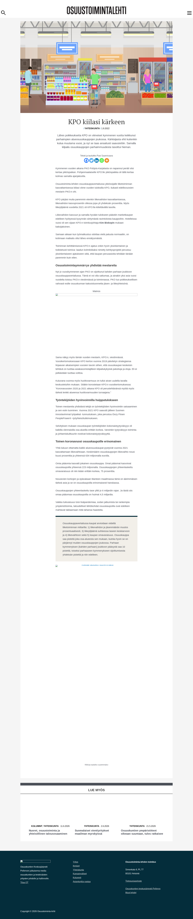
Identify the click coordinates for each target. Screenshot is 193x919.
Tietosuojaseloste (133, 881)
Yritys (75, 862)
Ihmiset (76, 866)
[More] (107, 160)
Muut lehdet (130, 892)
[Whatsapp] (101, 160)
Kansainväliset (80, 874)
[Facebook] (86, 160)
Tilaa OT (24, 882)
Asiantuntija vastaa (82, 881)
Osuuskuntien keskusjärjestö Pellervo (142, 889)
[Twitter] (91, 160)
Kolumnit (36, 826)
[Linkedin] (96, 160)
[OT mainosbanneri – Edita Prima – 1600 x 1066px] (96, 320)
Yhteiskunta (92, 128)
